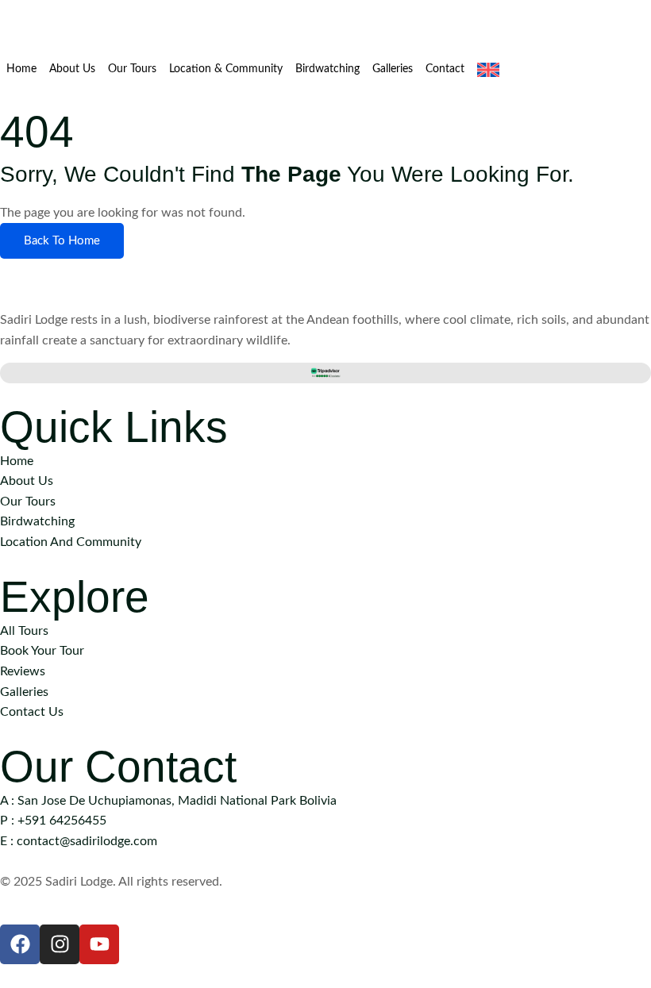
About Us (72, 69)
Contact (445, 69)
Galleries (392, 69)
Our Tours (132, 69)
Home (21, 69)
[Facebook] (20, 944)
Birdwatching (327, 69)
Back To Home (62, 241)
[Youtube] (99, 944)
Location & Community (226, 69)
